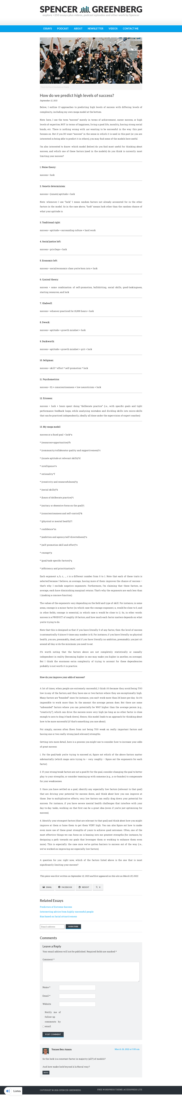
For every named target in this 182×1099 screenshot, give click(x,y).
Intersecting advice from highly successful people (67, 911)
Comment (48, 959)
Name (46, 987)
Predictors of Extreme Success (56, 906)
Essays (47, 28)
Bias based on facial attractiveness (58, 916)
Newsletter (95, 28)
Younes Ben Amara (61, 1049)
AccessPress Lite (133, 1089)
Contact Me (131, 28)
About (78, 28)
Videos (113, 28)
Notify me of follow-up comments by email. (53, 1019)
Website (47, 1003)
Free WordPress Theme (109, 1089)
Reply (46, 1073)
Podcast (63, 28)
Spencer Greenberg (70, 1090)
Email (46, 995)
